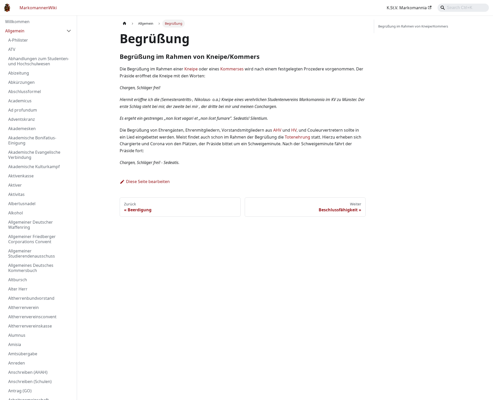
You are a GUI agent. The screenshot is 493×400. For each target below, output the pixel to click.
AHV (277, 130)
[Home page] (124, 24)
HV (294, 130)
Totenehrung (297, 137)
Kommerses (232, 69)
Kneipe (191, 69)
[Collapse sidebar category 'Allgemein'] (68, 31)
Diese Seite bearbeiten (148, 181)
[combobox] (463, 8)
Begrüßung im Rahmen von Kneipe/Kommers (413, 26)
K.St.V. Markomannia (407, 8)
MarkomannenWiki (38, 8)
